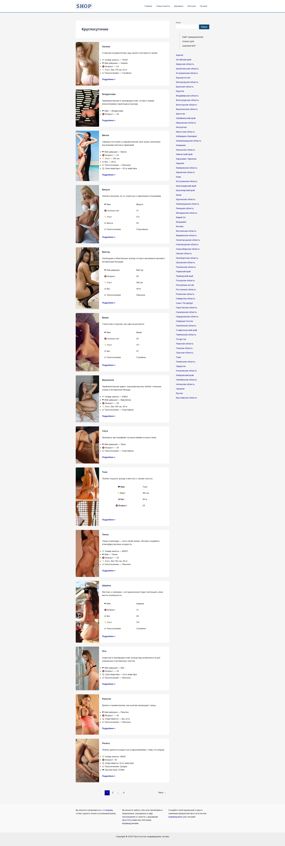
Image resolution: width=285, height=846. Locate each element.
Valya (105, 430)
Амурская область (185, 64)
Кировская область (185, 172)
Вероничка (108, 379)
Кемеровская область (186, 168)
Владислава (109, 94)
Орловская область (185, 262)
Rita (104, 651)
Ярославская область (186, 398)
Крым (178, 195)
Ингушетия (181, 127)
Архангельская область (187, 68)
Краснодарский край (186, 186)
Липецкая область (185, 208)
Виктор (106, 251)
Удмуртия (181, 366)
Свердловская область (187, 316)
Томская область (184, 348)
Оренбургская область (187, 258)
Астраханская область (187, 73)
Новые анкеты (163, 6)
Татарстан (181, 339)
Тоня (104, 471)
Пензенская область (186, 267)
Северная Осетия (184, 321)
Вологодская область (186, 105)
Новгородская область (187, 244)
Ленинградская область (187, 204)
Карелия (180, 163)
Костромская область (186, 181)
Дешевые (178, 6)
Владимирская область (187, 96)
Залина (106, 46)
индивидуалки (175, 817)
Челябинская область (186, 380)
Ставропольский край (186, 330)
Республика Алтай (185, 285)
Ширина (106, 585)
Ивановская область (186, 123)
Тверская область (184, 343)
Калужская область (185, 150)
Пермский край (183, 271)
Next (162, 792)
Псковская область (185, 280)
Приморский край (184, 276)
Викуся (106, 189)
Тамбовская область (186, 334)
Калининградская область (188, 141)
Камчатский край (184, 154)
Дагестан (180, 114)
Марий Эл (180, 217)
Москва (179, 226)
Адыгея (179, 55)
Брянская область (185, 87)
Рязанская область (185, 294)
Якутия (179, 393)
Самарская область (185, 298)
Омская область (184, 253)
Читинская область (185, 384)
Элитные (191, 6)
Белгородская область (187, 82)
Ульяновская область (186, 371)
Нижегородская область (188, 240)
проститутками (129, 820)
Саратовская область (186, 307)
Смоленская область (186, 325)
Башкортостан (183, 77)
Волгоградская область (187, 100)
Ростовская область (186, 289)
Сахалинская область (186, 312)
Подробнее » (108, 79)
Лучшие (203, 6)
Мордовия (181, 222)
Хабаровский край (185, 375)
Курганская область (185, 199)
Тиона (105, 534)
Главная (148, 6)
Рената (106, 743)
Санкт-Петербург (184, 303)
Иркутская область (185, 132)
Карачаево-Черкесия (186, 159)
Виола (105, 135)
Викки (105, 317)
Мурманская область (186, 235)
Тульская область (184, 352)
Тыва (178, 357)
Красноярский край (185, 190)
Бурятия (180, 91)
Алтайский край (183, 59)
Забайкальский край (185, 118)
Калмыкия (181, 145)
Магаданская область (186, 213)
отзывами (108, 810)
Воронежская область (187, 109)
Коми (178, 177)
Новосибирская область (188, 249)
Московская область (186, 231)
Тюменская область (185, 361)
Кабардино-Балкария (186, 136)
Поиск (178, 22)
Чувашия (180, 389)
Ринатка (106, 698)
